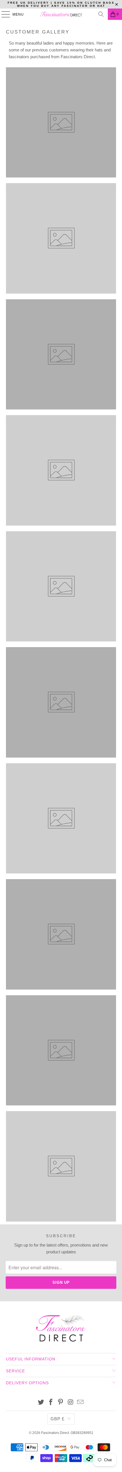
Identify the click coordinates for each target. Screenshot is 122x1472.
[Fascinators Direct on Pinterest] (60, 1402)
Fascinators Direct (55, 1433)
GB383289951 (82, 1433)
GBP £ (57, 1418)
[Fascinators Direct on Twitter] (41, 1402)
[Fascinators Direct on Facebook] (51, 1402)
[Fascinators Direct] (61, 14)
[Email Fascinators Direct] (80, 1402)
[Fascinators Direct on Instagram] (70, 1402)
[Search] (101, 14)
